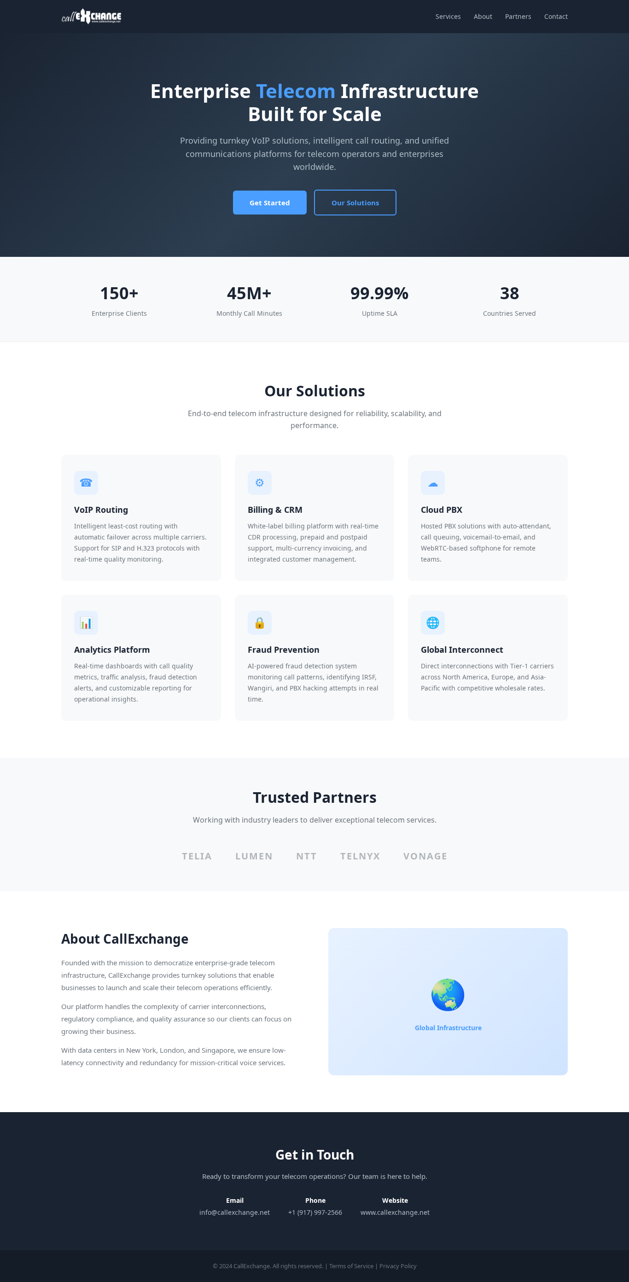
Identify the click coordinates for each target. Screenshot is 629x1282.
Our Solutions (355, 202)
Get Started (270, 202)
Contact (556, 16)
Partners (518, 16)
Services (448, 16)
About (483, 16)
